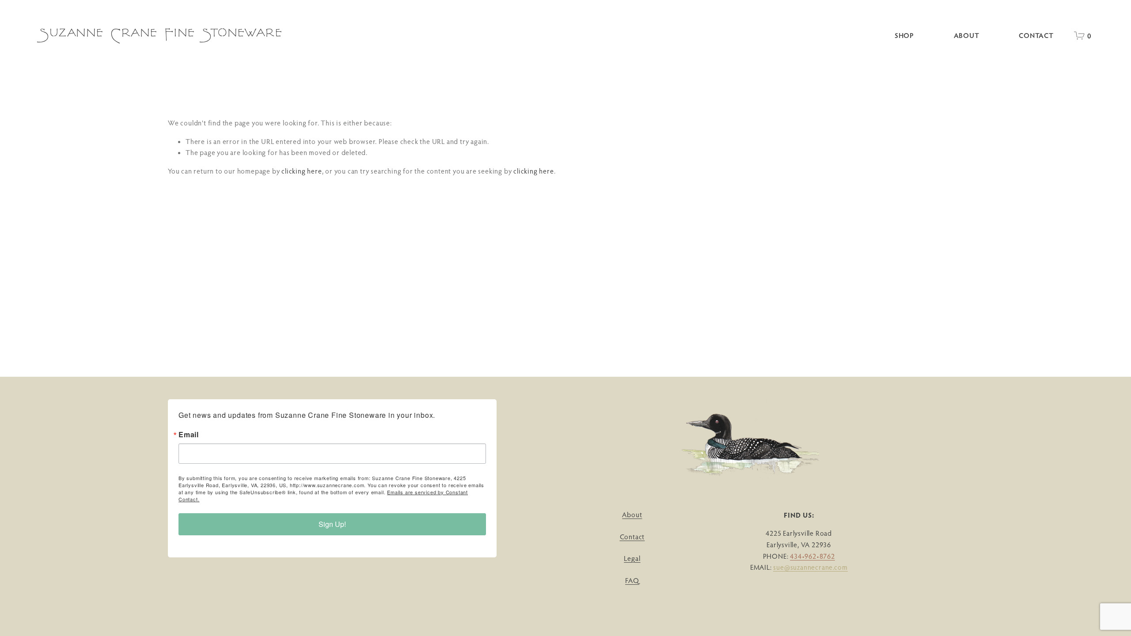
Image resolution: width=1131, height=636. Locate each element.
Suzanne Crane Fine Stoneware (161, 35)
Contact (1036, 35)
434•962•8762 (812, 556)
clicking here (301, 171)
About (966, 35)
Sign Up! (332, 524)
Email (188, 434)
